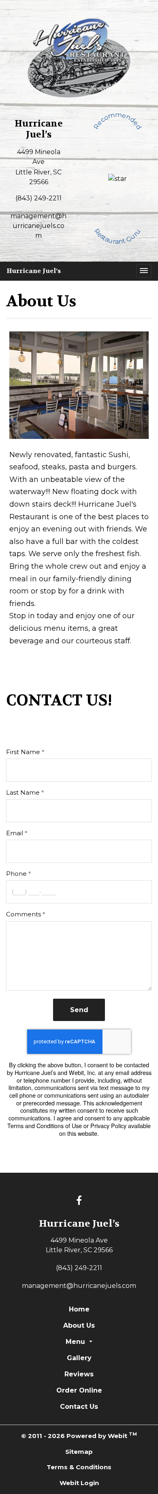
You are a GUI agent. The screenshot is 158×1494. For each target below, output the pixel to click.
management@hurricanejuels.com (38, 225)
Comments (23, 914)
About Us (79, 1325)
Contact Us (79, 1406)
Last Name (23, 792)
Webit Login (79, 1483)
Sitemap (79, 1451)
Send (79, 1010)
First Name (23, 752)
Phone (16, 873)
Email (14, 833)
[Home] (79, 57)
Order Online (79, 1390)
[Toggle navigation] (144, 270)
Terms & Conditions (79, 1467)
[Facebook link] (79, 1201)
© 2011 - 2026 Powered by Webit (79, 1435)
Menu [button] (76, 1342)
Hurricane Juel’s (33, 271)
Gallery (79, 1358)
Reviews (79, 1374)
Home (79, 1309)
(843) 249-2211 (38, 198)
